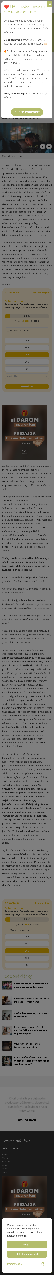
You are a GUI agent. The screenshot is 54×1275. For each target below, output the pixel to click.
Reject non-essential (27, 1254)
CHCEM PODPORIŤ (27, 112)
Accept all (27, 1244)
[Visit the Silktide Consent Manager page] (43, 1264)
